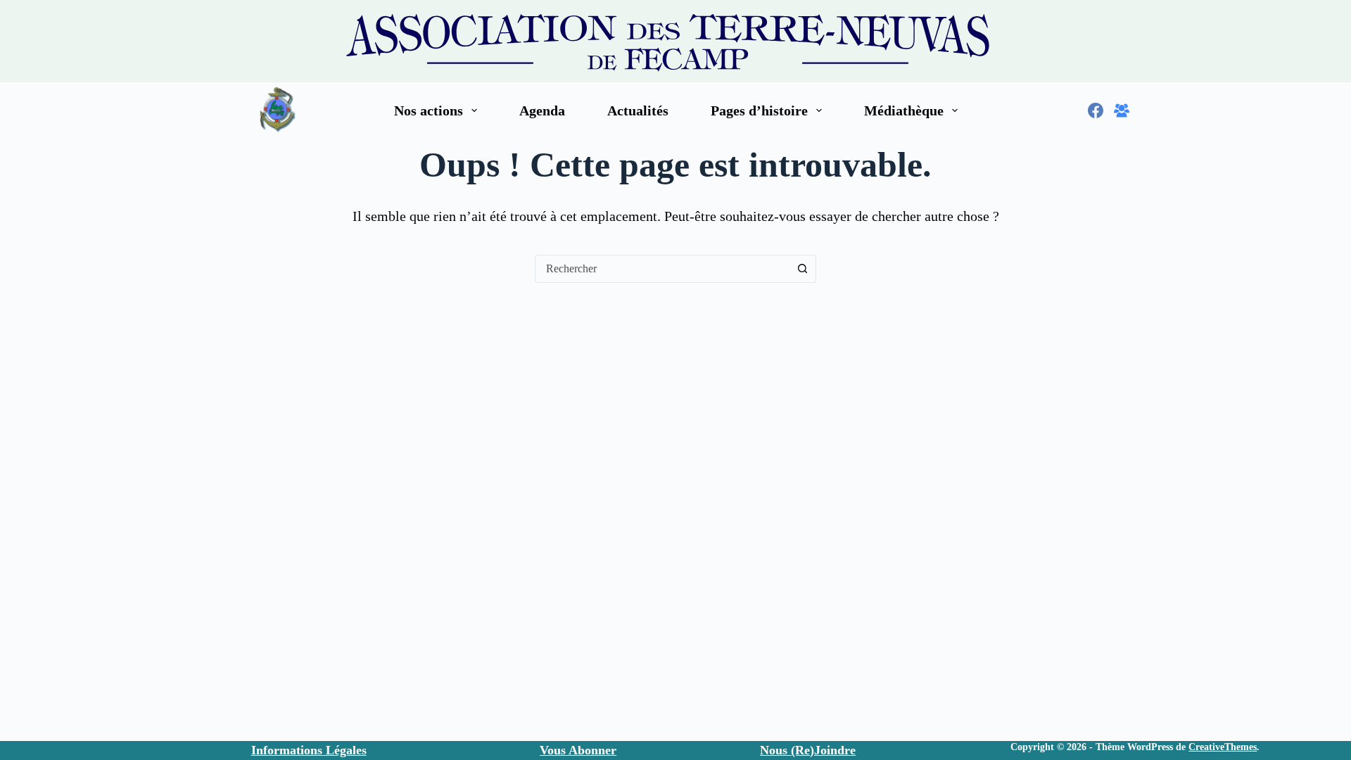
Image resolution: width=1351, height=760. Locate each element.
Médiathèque (904, 110)
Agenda (542, 110)
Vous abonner (578, 750)
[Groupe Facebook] (1121, 110)
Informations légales (309, 750)
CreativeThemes (1222, 747)
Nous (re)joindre (808, 750)
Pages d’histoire (759, 110)
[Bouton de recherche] (802, 268)
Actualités (637, 110)
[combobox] (662, 269)
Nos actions (428, 110)
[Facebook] (1095, 110)
